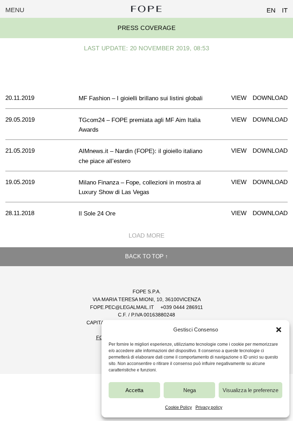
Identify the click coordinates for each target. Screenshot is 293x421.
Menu (14, 10)
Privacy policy (208, 407)
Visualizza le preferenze (250, 390)
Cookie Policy (178, 407)
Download (270, 98)
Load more (146, 235)
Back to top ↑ (146, 256)
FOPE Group (146, 9)
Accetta (134, 390)
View (239, 98)
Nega (189, 390)
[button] (278, 329)
